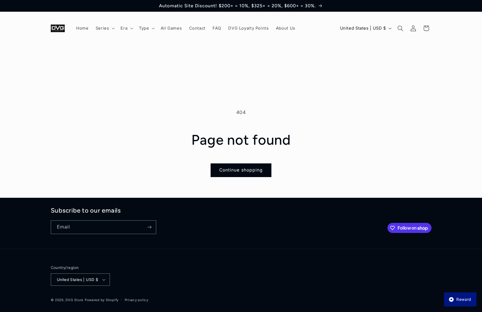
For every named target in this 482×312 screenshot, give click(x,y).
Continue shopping (241, 170)
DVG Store (74, 300)
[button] (104, 28)
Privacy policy (136, 300)
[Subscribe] (149, 227)
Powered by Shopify (102, 300)
